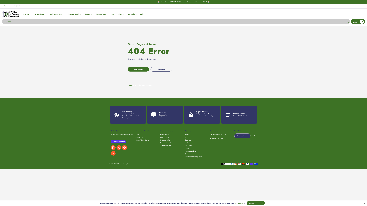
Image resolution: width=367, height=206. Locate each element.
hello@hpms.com (7, 6)
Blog (186, 137)
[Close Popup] (365, 203)
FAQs (186, 143)
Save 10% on (180, 2)
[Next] (215, 2)
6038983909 (17, 6)
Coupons (188, 140)
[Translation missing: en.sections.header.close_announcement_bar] (365, 2)
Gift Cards (188, 145)
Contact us (162, 115)
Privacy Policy (164, 134)
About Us (138, 134)
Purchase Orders (190, 151)
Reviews (138, 143)
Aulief (187, 2)
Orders (187, 148)
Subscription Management (193, 157)
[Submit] (253, 135)
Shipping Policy (165, 140)
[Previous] (152, 2)
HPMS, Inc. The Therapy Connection (142, 85)
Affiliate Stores (242, 116)
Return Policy (164, 137)
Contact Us (139, 137)
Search (187, 134)
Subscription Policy (166, 143)
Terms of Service (165, 145)
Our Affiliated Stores (142, 140)
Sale (186, 154)
